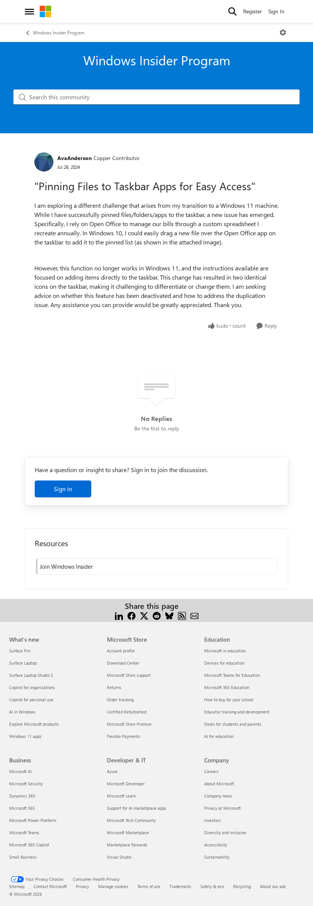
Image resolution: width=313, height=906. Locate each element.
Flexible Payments (123, 736)
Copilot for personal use (31, 699)
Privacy (82, 886)
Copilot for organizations (32, 687)
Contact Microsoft (50, 886)
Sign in (63, 489)
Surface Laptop (23, 663)
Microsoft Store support (129, 675)
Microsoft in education (225, 651)
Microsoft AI (20, 771)
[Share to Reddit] (157, 615)
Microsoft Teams (24, 832)
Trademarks (180, 886)
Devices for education (224, 663)
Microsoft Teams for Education (232, 675)
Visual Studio (119, 857)
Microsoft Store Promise (129, 724)
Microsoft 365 (22, 808)
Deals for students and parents (232, 724)
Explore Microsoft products (34, 724)
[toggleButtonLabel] (283, 32)
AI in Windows (22, 712)
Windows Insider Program (58, 32)
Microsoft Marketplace (128, 832)
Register (252, 11)
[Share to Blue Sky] (169, 615)
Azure (112, 771)
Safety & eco (212, 886)
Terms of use (148, 886)
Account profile (121, 651)
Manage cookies (113, 886)
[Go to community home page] (45, 11)
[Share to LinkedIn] (119, 615)
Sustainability (216, 857)
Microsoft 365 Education (226, 687)
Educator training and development (236, 712)
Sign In (276, 11)
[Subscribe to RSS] (182, 615)
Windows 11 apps (25, 736)
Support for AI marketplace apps (136, 808)
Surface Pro (19, 651)
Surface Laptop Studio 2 (31, 675)
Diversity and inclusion (225, 832)
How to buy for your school (228, 699)
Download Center (123, 663)
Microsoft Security (26, 783)
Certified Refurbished (126, 712)
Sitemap (16, 886)
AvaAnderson (74, 158)
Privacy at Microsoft (222, 808)
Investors (212, 820)
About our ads (273, 886)
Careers (211, 771)
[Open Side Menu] (29, 11)
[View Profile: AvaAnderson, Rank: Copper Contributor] (43, 161)
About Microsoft (219, 783)
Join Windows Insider (66, 566)
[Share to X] (144, 615)
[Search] (232, 11)
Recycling (242, 886)
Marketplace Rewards (127, 845)
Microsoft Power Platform (32, 820)
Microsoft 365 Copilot (29, 845)
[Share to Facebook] (131, 615)
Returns (114, 687)
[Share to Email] (194, 615)
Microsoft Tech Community (131, 820)
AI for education (219, 736)
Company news (218, 796)
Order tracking (120, 699)
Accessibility (215, 845)
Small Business (23, 857)
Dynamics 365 (22, 796)
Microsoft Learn (121, 796)
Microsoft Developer (126, 783)
